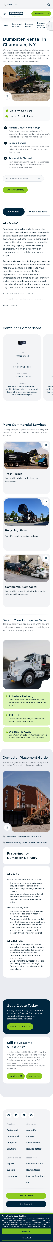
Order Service (40, 14)
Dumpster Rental (29, 25)
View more (9, 305)
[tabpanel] (26, 263)
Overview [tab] (13, 211)
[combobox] (20, 178)
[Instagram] (16, 1115)
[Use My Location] (39, 178)
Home (5, 25)
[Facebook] (24, 1115)
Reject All (26, 1238)
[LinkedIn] (8, 1115)
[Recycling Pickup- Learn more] (26, 512)
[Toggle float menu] (48, 26)
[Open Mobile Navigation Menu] (4, 13)
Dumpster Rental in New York (41, 25)
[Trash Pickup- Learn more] (26, 455)
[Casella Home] (16, 14)
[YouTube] (31, 1115)
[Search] (48, 4)
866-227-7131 (13, 4)
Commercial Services (16, 25)
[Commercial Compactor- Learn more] (26, 568)
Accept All (26, 1231)
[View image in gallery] (7, 96)
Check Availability (15, 190)
